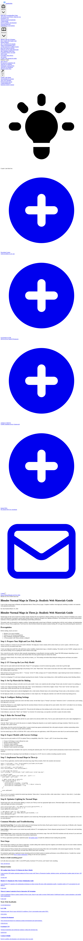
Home (2, 595)
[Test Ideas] (5, 593)
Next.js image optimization (20, 854)
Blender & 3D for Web (14, 595)
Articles (6, 595)
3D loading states (33, 837)
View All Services (5, 863)
